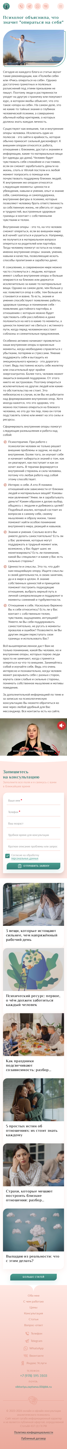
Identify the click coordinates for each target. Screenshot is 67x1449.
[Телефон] (21, 6)
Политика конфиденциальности (33, 1432)
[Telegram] (29, 6)
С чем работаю (33, 1301)
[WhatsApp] (37, 6)
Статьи (33, 1319)
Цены (33, 1307)
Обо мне (33, 1295)
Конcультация (33, 1313)
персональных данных (24, 858)
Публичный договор (33, 1438)
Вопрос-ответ (33, 1325)
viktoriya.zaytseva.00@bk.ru (33, 1386)
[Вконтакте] (45, 6)
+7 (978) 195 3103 (33, 1376)
